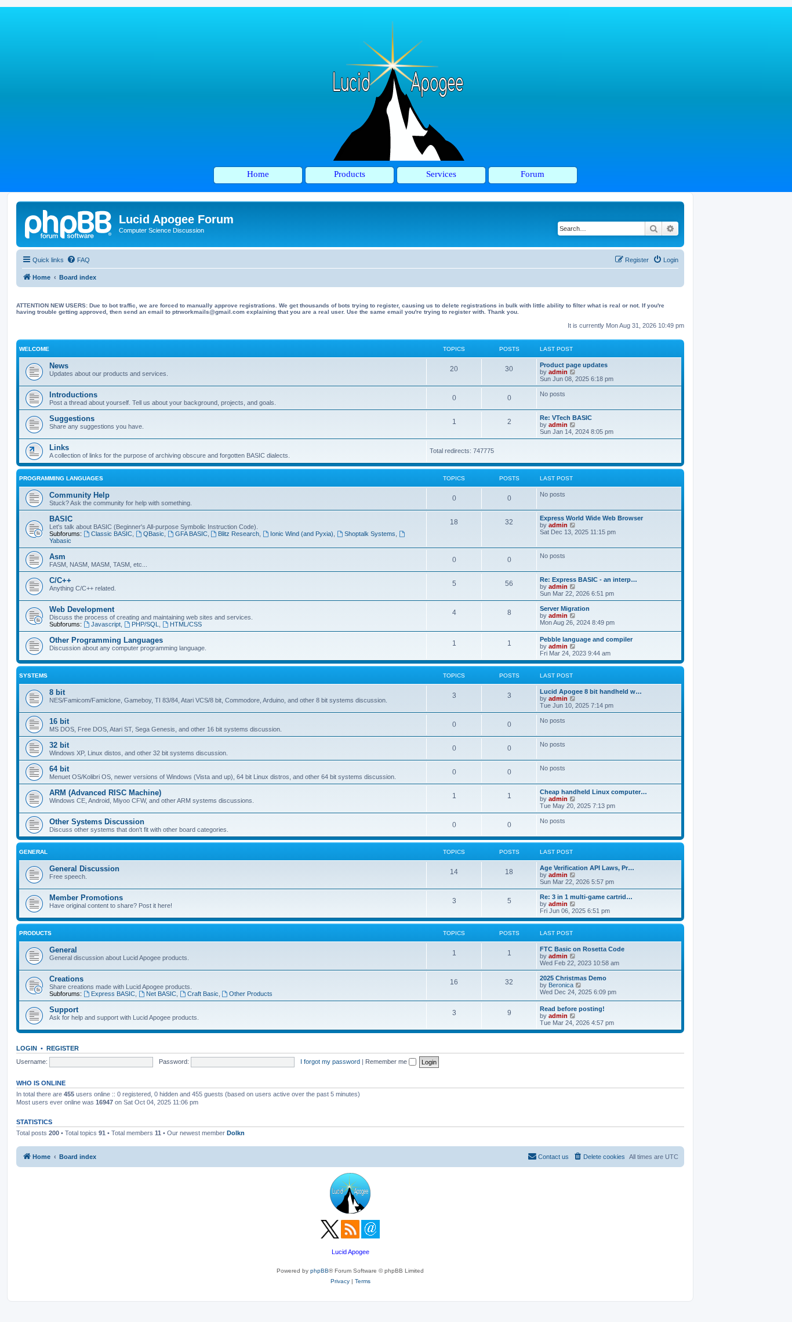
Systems (33, 675)
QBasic (153, 533)
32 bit (59, 745)
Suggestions (72, 418)
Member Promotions (86, 897)
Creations (66, 979)
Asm (57, 556)
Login (26, 1048)
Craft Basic (203, 993)
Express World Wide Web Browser (591, 518)
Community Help (79, 495)
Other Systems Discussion (96, 821)
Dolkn (236, 1132)
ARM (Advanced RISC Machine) (105, 792)
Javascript (106, 624)
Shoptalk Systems (369, 533)
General (33, 852)
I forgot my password (330, 1061)
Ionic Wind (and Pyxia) (301, 533)
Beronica (560, 984)
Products (35, 933)
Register (62, 1048)
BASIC (60, 519)
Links (59, 447)
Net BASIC (161, 993)
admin (558, 371)
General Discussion (84, 868)
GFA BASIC (191, 533)
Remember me (387, 1061)
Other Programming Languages (106, 640)
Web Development (81, 609)
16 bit (59, 721)
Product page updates (574, 364)
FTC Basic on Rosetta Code (582, 949)
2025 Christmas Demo (573, 978)
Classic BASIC (111, 533)
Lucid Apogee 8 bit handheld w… (591, 691)
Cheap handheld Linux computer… (593, 791)
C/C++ (60, 580)
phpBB (319, 1270)
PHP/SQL (145, 624)
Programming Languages (61, 478)
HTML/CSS (186, 624)
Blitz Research (238, 533)
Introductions (73, 394)
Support (63, 1009)
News (58, 365)
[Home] (69, 222)
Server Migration (565, 608)
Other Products (251, 993)
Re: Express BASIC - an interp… (588, 579)
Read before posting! (572, 1008)
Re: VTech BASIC (566, 417)
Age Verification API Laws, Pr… (587, 867)
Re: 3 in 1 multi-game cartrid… (586, 896)
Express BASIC (113, 993)
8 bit (57, 692)
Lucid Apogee (350, 1251)
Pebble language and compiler (586, 639)
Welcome (34, 349)
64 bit (59, 769)
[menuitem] (78, 260)
